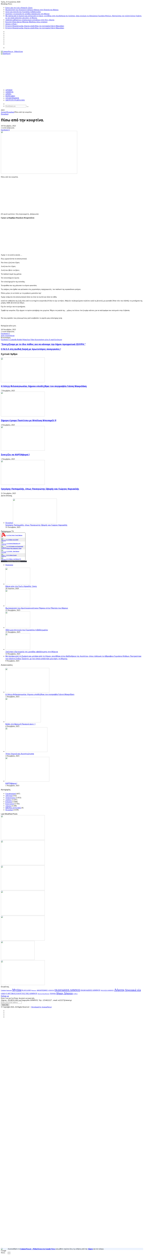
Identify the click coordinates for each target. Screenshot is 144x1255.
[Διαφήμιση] (5, 53)
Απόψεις (8, 800)
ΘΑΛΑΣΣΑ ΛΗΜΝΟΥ (107, 990)
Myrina (16, 990)
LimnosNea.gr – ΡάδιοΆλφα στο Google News (37, 1249)
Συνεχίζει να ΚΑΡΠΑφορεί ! (15, 454)
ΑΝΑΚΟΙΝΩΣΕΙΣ (12, 98)
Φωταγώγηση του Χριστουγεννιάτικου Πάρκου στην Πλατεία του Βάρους (31, 10)
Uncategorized (10, 794)
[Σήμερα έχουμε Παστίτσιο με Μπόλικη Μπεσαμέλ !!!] (23, 416)
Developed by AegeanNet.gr (41, 1007)
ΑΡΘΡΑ (8, 94)
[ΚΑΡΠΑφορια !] (27, 781)
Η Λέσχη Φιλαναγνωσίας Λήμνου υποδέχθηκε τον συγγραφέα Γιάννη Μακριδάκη (34, 26)
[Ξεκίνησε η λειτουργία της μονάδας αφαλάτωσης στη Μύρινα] (17, 649)
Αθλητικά (8, 796)
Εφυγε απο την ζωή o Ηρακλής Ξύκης (19, 8)
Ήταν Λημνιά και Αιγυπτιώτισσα (19, 753)
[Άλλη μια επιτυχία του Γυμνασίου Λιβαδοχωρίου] (17, 628)
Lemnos (3, 990)
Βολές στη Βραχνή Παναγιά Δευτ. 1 (20, 724)
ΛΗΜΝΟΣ (9, 92)
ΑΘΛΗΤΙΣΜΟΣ (42, 990)
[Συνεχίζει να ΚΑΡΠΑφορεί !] (23, 450)
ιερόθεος (75, 993)
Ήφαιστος (33, 990)
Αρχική (3, 112)
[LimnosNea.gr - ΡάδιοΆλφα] (12, 51)
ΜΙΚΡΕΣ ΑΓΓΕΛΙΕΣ (13, 808)
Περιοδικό (10, 112)
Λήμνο (90, 1249)
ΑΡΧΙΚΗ (8, 90)
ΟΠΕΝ (3, 993)
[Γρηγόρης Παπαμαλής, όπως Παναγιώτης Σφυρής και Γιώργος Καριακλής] (23, 484)
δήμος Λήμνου (64, 993)
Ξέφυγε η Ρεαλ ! (11, 24)
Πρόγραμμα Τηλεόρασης (13, 561)
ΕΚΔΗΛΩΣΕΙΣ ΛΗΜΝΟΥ (90, 990)
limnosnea (9, 990)
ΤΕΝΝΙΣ (53, 993)
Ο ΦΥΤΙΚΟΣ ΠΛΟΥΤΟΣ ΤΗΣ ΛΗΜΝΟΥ (21, 993)
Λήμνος (8, 806)
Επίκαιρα (8, 802)
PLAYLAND (26, 990)
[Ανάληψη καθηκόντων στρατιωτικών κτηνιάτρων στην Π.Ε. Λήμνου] (23, 940)
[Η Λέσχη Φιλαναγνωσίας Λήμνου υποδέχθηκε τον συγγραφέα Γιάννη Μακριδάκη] (23, 382)
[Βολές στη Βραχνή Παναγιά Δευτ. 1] (23, 722)
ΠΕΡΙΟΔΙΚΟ (10, 96)
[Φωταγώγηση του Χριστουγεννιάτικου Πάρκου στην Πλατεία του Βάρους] (17, 606)
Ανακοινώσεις (10, 798)
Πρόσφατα (9, 565)
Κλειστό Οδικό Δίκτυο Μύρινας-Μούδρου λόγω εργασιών (26, 22)
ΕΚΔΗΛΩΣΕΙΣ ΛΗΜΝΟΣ (67, 990)
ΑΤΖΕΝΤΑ (51, 990)
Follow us (5, 996)
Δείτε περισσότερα (7, 336)
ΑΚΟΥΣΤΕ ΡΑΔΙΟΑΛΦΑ (15, 100)
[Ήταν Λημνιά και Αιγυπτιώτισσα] (26, 751)
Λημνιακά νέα (133, 990)
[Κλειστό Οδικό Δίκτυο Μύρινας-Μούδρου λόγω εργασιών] (18, 959)
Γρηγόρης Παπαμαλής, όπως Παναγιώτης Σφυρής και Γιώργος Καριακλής (40, 488)
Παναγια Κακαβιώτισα (43, 993)
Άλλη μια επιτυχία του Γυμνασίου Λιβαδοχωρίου (23, 12)
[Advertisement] (72, 71)
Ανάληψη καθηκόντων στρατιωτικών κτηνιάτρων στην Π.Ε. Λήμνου (29, 20)
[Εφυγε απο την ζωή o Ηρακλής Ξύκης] (17, 584)
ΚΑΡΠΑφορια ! (11, 783)
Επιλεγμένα (9, 804)
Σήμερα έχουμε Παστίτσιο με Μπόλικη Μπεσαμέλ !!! (28, 420)
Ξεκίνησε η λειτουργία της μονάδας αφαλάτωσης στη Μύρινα (27, 14)
